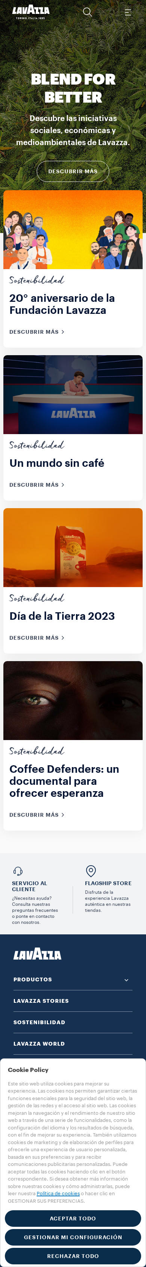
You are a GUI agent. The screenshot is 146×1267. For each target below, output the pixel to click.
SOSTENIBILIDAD (39, 1022)
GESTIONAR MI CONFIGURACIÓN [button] (73, 1237)
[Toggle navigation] (127, 12)
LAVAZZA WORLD (39, 1043)
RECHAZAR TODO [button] (73, 1256)
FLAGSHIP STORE (108, 883)
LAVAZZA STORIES (41, 1001)
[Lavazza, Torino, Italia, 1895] (31, 12)
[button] (88, 12)
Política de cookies (58, 1193)
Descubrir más (73, 171)
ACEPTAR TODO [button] (73, 1218)
